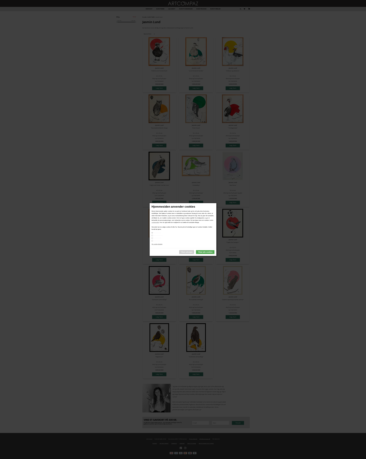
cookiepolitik (155, 222)
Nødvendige (157, 232)
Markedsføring (158, 235)
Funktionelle (157, 238)
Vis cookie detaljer (157, 244)
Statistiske (156, 241)
